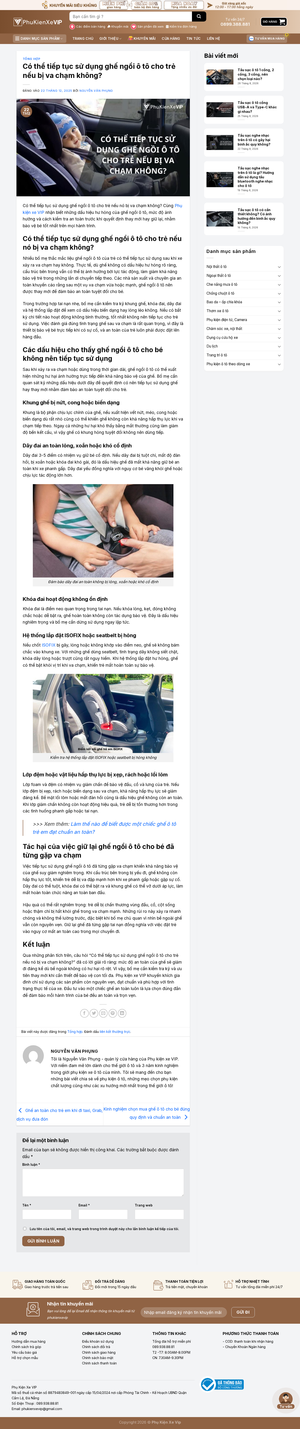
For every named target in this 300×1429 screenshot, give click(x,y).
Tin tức (193, 38)
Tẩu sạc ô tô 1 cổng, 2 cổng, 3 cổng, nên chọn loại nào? (256, 74)
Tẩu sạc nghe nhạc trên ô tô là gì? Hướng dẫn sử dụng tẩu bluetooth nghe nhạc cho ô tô (256, 176)
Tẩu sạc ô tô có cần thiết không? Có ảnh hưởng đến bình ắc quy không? (256, 216)
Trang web (144, 1205)
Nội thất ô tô (216, 266)
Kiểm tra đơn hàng (183, 26)
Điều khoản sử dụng (98, 1341)
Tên (26, 1205)
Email (84, 1205)
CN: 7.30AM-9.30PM (167, 1358)
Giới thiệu (108, 38)
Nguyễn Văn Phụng (96, 90)
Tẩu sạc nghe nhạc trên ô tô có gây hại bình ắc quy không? (254, 139)
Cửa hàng (171, 38)
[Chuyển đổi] (279, 267)
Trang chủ (83, 38)
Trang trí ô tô (216, 355)
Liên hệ (213, 38)
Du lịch (212, 346)
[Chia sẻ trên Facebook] (84, 1013)
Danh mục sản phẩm (40, 38)
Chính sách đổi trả (96, 1347)
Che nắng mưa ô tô (221, 284)
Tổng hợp (31, 59)
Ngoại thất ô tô (218, 275)
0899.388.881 (235, 24)
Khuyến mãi (119, 26)
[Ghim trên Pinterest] (113, 1013)
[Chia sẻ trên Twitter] (94, 1013)
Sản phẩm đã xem (151, 26)
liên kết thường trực (115, 1032)
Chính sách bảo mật (97, 1358)
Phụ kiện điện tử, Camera (226, 320)
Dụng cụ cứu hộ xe (222, 337)
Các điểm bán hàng (90, 26)
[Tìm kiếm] (199, 16)
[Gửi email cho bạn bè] (103, 1013)
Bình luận (31, 1164)
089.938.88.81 (163, 1347)
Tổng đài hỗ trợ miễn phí (171, 1341)
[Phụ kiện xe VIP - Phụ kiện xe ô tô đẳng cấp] (37, 22)
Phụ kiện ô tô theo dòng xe (228, 364)
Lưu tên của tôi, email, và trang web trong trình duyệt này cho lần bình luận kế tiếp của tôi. (104, 1229)
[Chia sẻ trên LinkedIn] (122, 1013)
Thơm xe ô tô (217, 311)
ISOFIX (49, 645)
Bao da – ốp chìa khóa (224, 302)
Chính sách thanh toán (99, 1363)
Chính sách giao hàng (99, 1352)
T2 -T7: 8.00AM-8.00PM (171, 1352)
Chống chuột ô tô (220, 293)
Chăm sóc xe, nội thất (224, 328)
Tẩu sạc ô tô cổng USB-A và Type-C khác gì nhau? (257, 107)
